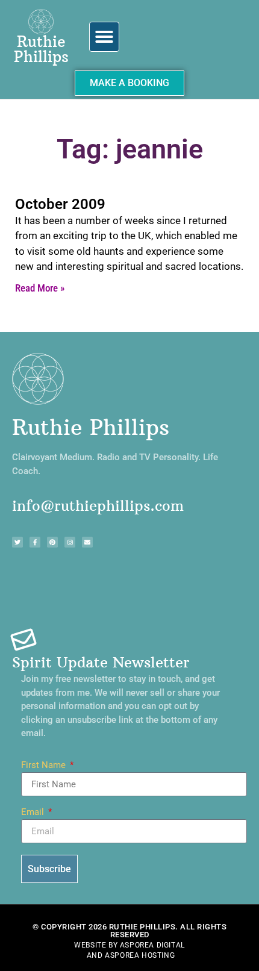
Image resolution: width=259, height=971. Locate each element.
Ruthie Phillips (41, 49)
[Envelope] (87, 542)
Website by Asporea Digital (129, 945)
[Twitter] (17, 542)
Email (33, 812)
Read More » (39, 288)
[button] (104, 37)
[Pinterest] (52, 542)
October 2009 (60, 204)
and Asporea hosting (131, 955)
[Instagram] (69, 542)
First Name (44, 765)
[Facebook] (35, 542)
